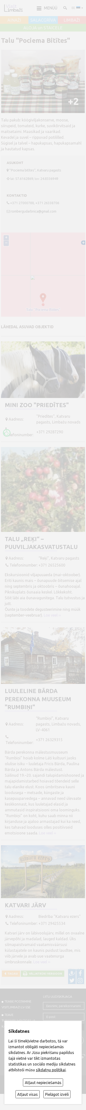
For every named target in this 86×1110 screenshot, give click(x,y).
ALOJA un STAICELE (43, 28)
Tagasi (12, 973)
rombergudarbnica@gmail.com (33, 211)
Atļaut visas (27, 1094)
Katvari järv (25, 905)
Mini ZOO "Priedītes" (37, 405)
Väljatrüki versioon (44, 973)
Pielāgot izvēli (57, 1094)
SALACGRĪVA (43, 20)
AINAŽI (14, 20)
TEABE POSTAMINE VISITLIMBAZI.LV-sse (16, 1004)
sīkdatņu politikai (51, 1070)
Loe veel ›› (52, 615)
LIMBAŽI (72, 20)
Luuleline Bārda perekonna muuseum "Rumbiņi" (38, 699)
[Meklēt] (65, 8)
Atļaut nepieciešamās (43, 1082)
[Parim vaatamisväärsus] (7, 433)
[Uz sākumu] (13, 7)
